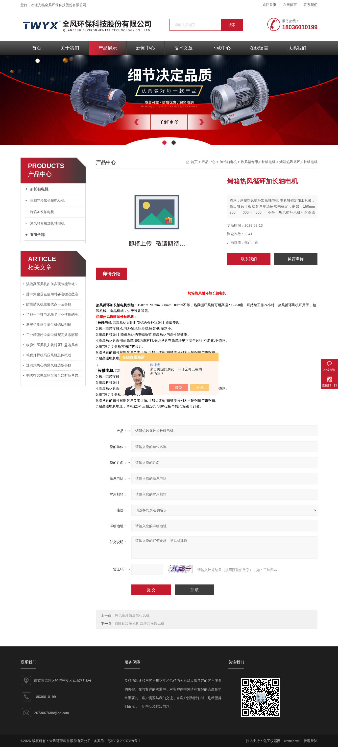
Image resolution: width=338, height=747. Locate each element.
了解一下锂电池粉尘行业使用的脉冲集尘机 (54, 314)
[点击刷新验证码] (180, 569)
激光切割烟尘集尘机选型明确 (48, 325)
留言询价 (296, 259)
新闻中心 (145, 48)
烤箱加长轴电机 (42, 212)
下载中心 (221, 48)
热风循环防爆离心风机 (132, 615)
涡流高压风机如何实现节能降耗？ (52, 284)
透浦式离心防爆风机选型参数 (48, 365)
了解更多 (169, 122)
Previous (125, 122)
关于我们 (69, 48)
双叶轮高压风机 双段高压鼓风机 (139, 624)
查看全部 (37, 235)
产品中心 (209, 162)
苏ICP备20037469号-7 (124, 741)
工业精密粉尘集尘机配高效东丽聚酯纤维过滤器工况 (54, 335)
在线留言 (290, 5)
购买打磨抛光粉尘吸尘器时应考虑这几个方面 (54, 375)
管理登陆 (310, 741)
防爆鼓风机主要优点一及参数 (48, 304)
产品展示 (107, 48)
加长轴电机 (39, 189)
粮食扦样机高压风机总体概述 (48, 355)
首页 (36, 48)
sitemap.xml (292, 741)
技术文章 (183, 48)
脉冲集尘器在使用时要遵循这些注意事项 (54, 294)
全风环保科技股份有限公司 (65, 5)
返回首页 (269, 5)
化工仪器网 (272, 741)
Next (212, 122)
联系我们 (310, 5)
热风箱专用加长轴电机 (47, 223)
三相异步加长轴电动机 (47, 200)
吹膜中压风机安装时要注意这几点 (52, 345)
